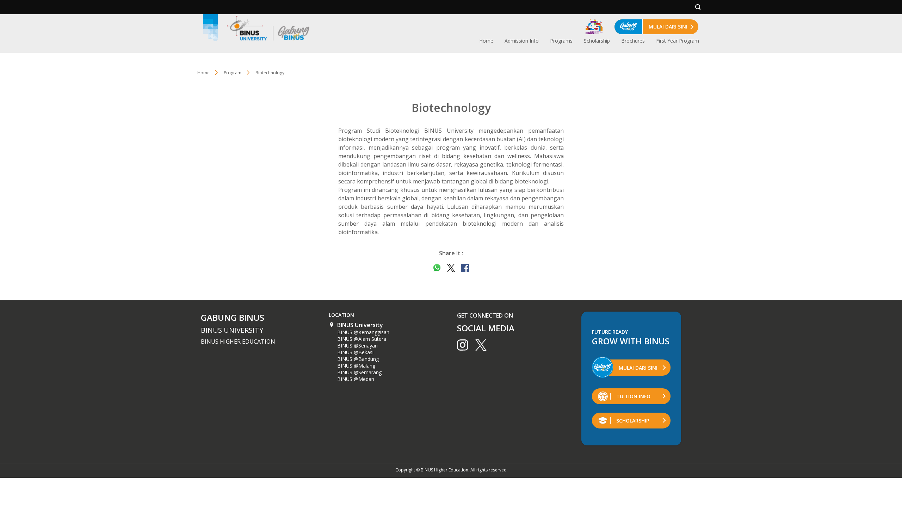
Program (232, 73)
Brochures (633, 40)
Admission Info (522, 40)
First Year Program (677, 40)
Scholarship (597, 40)
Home (486, 40)
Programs (561, 40)
